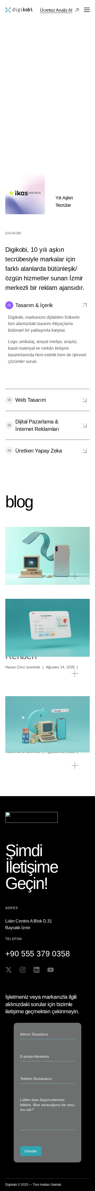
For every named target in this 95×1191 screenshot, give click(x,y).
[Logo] (19, 10)
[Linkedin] (36, 969)
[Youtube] (50, 969)
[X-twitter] (8, 969)
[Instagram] (22, 969)
